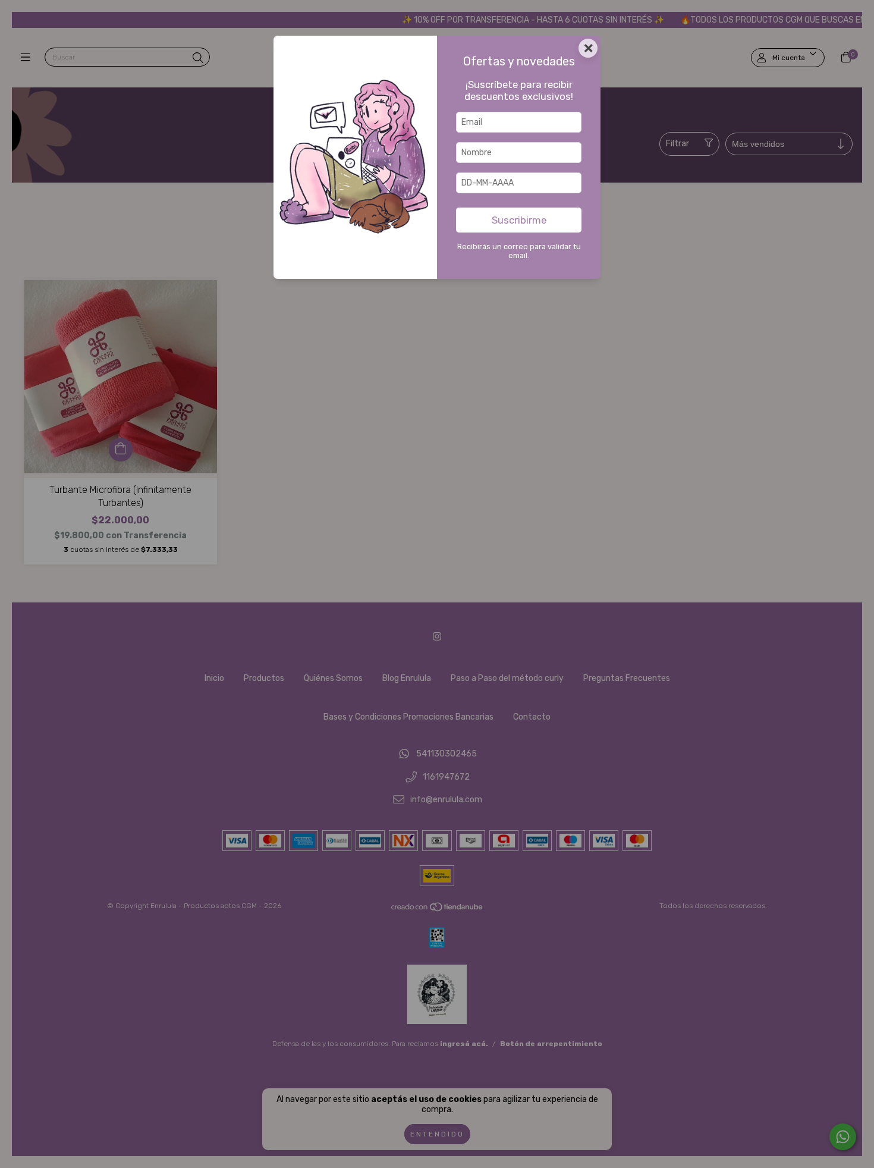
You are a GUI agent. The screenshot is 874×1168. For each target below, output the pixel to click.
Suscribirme (519, 220)
